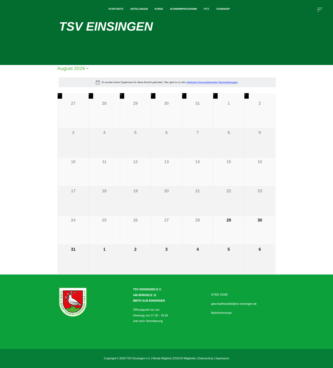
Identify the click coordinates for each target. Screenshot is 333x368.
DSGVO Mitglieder (184, 358)
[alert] (167, 82)
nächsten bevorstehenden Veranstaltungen (212, 82)
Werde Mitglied (161, 358)
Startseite (115, 8)
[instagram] (68, 329)
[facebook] (60, 329)
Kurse (159, 8)
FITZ (206, 8)
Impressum (222, 358)
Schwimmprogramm (183, 8)
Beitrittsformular (221, 312)
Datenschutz (206, 358)
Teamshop (223, 8)
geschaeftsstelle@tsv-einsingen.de (234, 303)
